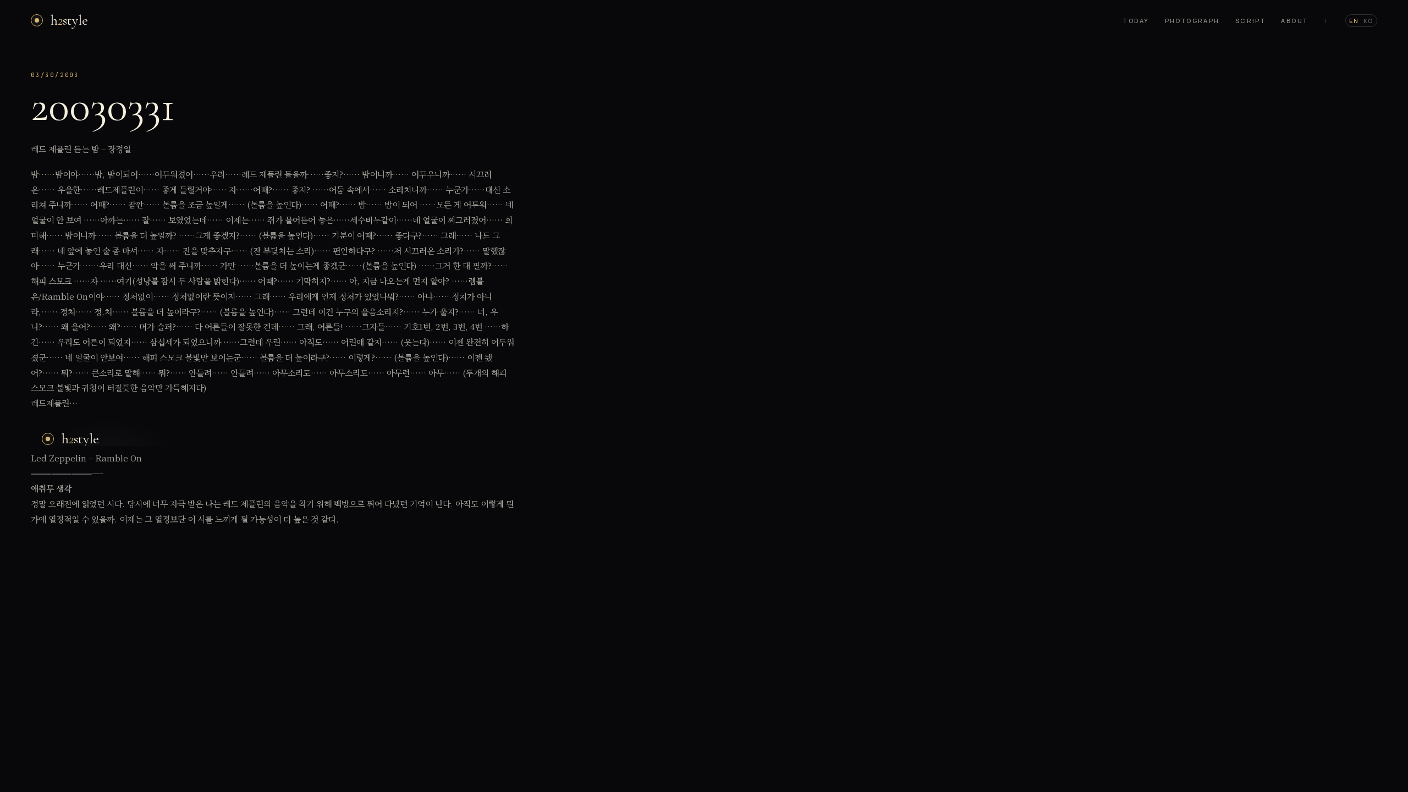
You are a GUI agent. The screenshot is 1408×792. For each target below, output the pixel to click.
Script (1250, 20)
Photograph (1192, 20)
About (1294, 20)
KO (1368, 20)
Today (1136, 20)
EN (1354, 20)
